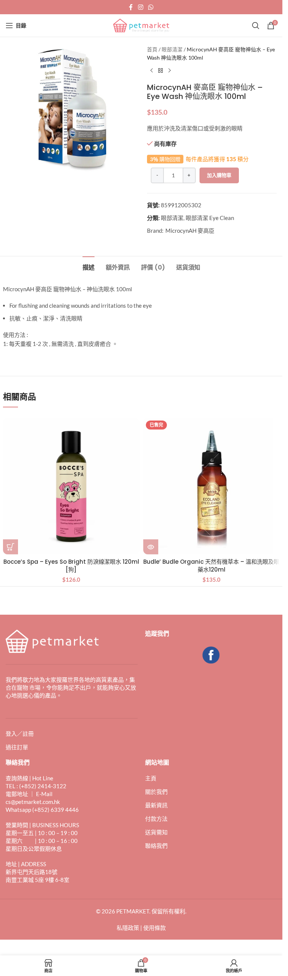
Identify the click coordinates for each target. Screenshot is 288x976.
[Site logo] (141, 24)
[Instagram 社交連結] (140, 7)
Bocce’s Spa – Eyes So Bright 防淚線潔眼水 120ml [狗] (71, 565)
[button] (10, 546)
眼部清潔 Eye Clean (210, 217)
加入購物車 (219, 175)
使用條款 (154, 927)
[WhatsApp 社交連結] (151, 7)
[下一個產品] (169, 70)
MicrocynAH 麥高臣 (189, 230)
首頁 (152, 49)
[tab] (88, 266)
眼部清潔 (172, 49)
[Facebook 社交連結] (130, 7)
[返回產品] (160, 70)
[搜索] (255, 25)
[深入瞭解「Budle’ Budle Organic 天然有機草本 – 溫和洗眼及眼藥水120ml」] (150, 546)
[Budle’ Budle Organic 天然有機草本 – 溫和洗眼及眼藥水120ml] (211, 486)
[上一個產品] (151, 70)
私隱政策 (128, 927)
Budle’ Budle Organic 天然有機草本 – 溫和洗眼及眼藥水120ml (211, 565)
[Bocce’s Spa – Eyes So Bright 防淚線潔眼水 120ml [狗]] (71, 486)
